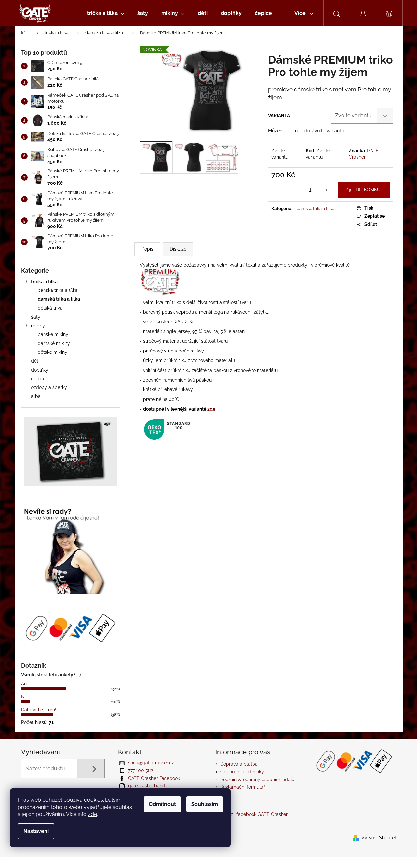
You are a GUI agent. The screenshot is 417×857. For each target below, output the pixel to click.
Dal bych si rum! (38, 709)
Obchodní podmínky (242, 771)
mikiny (38, 325)
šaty (35, 317)
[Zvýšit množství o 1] (326, 190)
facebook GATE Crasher (262, 814)
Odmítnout (162, 804)
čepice (38, 378)
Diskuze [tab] (178, 249)
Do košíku (368, 189)
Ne (24, 696)
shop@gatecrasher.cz (151, 762)
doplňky (39, 370)
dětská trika (50, 308)
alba (36, 396)
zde (92, 814)
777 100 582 (140, 770)
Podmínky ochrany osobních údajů (257, 779)
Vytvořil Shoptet (378, 837)
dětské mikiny (52, 352)
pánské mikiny (53, 334)
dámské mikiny (54, 343)
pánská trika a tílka (58, 290)
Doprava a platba (239, 764)
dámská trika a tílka (59, 299)
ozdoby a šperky (49, 387)
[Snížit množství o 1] (294, 190)
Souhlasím (204, 804)
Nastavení (36, 831)
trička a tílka (44, 281)
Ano (25, 683)
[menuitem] (105, 13)
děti (35, 361)
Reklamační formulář (242, 787)
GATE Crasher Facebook (154, 778)
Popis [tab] (147, 249)
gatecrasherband (146, 785)
